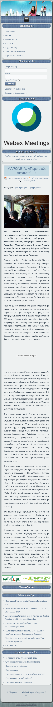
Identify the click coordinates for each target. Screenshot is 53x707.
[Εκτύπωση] (19, 181)
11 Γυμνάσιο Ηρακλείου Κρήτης (20, 692)
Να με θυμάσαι (11, 80)
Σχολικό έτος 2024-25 (15, 56)
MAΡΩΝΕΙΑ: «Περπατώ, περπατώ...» (26, 171)
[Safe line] (11, 582)
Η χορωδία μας (11, 48)
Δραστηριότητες (20, 187)
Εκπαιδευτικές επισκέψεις (15, 52)
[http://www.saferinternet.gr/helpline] (36, 583)
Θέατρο (8, 35)
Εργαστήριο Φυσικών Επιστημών (18, 682)
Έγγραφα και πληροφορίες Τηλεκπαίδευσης (22, 662)
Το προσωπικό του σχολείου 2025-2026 (21, 658)
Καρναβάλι (9, 44)
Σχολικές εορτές (11, 39)
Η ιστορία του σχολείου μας (16, 666)
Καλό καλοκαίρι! (11, 670)
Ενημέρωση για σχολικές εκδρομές (19, 678)
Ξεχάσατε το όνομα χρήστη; (15, 93)
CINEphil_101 (11, 646)
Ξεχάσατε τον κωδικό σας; (15, 89)
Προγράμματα (10, 31)
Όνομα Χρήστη (11, 67)
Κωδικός (8, 73)
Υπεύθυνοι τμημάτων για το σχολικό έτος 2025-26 (25, 674)
